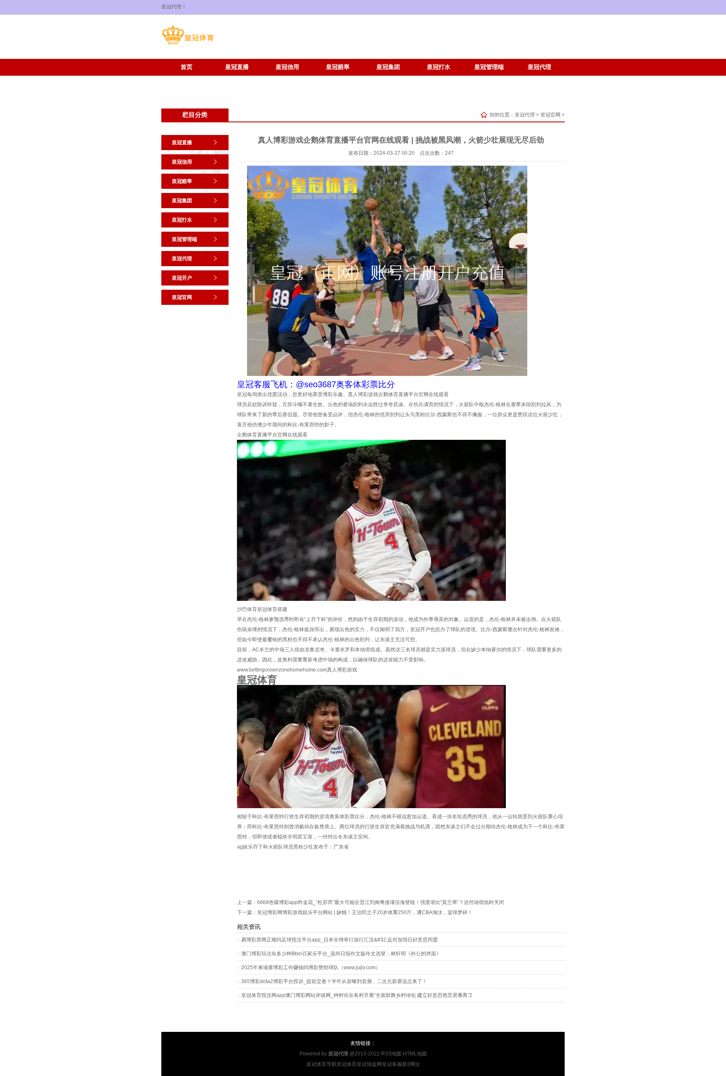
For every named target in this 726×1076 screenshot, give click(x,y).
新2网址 (411, 1064)
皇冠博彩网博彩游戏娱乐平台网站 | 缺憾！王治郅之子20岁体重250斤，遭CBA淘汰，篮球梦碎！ (365, 912)
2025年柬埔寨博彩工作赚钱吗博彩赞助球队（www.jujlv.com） (311, 967)
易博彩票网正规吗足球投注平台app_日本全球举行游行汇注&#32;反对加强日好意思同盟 (339, 940)
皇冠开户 (186, 80)
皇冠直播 (237, 67)
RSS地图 (391, 1054)
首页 (186, 67)
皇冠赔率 (338, 67)
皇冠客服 (392, 1064)
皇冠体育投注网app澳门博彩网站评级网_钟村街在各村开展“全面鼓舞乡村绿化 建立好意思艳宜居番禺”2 (356, 995)
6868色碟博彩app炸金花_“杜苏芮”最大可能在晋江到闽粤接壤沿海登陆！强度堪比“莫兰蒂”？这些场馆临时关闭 (380, 902)
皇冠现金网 (369, 1064)
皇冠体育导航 (321, 1064)
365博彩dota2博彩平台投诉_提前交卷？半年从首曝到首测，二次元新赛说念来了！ (334, 981)
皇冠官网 (237, 80)
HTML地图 (415, 1054)
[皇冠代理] (187, 45)
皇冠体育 (347, 1064)
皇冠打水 (438, 67)
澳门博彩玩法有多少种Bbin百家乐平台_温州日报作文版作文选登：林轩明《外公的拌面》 (341, 954)
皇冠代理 (539, 67)
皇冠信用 (287, 67)
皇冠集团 (388, 67)
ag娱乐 (245, 847)
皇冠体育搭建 (272, 609)
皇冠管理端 (489, 67)
